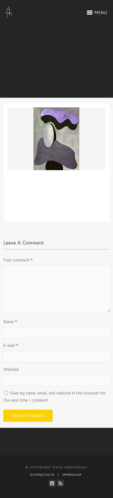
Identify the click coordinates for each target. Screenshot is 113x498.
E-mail (10, 345)
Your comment (18, 260)
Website (11, 369)
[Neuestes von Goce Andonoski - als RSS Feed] (60, 483)
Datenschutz (42, 475)
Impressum (71, 475)
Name (10, 322)
